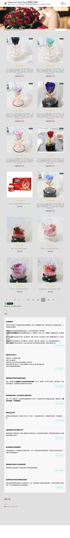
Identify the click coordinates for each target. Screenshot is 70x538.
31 (53, 300)
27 (33, 300)
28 (38, 300)
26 (28, 300)
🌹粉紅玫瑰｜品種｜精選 (11, 506)
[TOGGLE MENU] (5, 3)
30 (48, 300)
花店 (5, 504)
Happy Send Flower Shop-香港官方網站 (23, 2)
